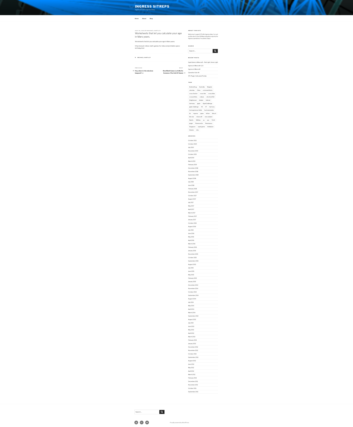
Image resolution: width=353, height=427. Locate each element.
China (198, 90)
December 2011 (193, 381)
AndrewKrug (193, 87)
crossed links (193, 97)
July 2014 (191, 302)
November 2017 (193, 192)
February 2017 (192, 216)
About (144, 18)
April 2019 (191, 157)
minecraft (199, 117)
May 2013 (191, 330)
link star (191, 117)
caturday (192, 90)
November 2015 (193, 254)
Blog (151, 18)
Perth (213, 120)
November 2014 (193, 288)
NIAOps (198, 120)
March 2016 (191, 244)
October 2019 (192, 154)
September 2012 (193, 357)
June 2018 (191, 185)
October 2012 (192, 354)
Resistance (208, 123)
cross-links (211, 93)
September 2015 (193, 261)
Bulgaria (209, 87)
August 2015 (192, 264)
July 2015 (191, 268)
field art (208, 100)
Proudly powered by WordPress (179, 422)
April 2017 (191, 209)
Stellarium (210, 126)
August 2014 (192, 299)
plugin (191, 123)
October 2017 (192, 195)
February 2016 (192, 247)
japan (202, 113)
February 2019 (192, 164)
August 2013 (192, 319)
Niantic (191, 120)
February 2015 (192, 278)
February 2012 (192, 378)
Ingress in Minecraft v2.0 (195, 65)
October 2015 (192, 257)
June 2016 (191, 233)
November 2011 (193, 385)
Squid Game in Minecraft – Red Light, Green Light (203, 62)
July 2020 (191, 147)
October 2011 (192, 388)
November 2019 (193, 151)
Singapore (192, 126)
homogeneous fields (195, 110)
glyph (198, 103)
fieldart (201, 100)
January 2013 (192, 343)
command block (207, 90)
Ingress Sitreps (152, 6)
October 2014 (192, 292)
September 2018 (193, 175)
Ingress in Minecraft (194, 69)
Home (137, 18)
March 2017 (191, 213)
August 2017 (192, 199)
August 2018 (192, 178)
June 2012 (191, 364)
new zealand (208, 117)
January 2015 (192, 281)
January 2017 (192, 219)
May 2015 (191, 275)
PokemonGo (199, 123)
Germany (192, 103)
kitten (208, 113)
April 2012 (191, 371)
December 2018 (193, 168)
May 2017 (191, 206)
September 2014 (193, 295)
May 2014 (191, 305)
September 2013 (193, 316)
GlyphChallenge (207, 103)
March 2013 (191, 336)
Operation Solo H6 (193, 72)
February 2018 (192, 188)
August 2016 (192, 226)
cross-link (203, 93)
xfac (197, 130)
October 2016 (192, 223)
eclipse (202, 97)
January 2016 (192, 250)
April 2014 (191, 309)
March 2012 (191, 374)
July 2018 (191, 182)
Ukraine (191, 130)
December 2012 (193, 347)
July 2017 (191, 202)
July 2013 (191, 323)
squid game (201, 126)
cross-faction (193, 93)
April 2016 (191, 240)
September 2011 (193, 391)
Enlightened (193, 100)
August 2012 (192, 360)
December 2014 (193, 285)
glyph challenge (194, 107)
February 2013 (192, 340)
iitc (190, 113)
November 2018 (193, 171)
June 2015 (191, 271)
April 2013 (191, 333)
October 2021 (192, 140)
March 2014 (191, 312)
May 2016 (191, 237)
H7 (206, 107)
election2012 (210, 97)
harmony (212, 107)
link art (214, 113)
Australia (202, 87)
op (204, 120)
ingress (195, 113)
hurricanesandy (209, 110)
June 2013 (191, 326)
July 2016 (191, 230)
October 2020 (192, 144)
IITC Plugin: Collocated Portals (197, 76)
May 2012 (191, 367)
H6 (202, 107)
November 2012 (193, 350)
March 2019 (191, 161)
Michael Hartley (154, 30)
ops (208, 120)
